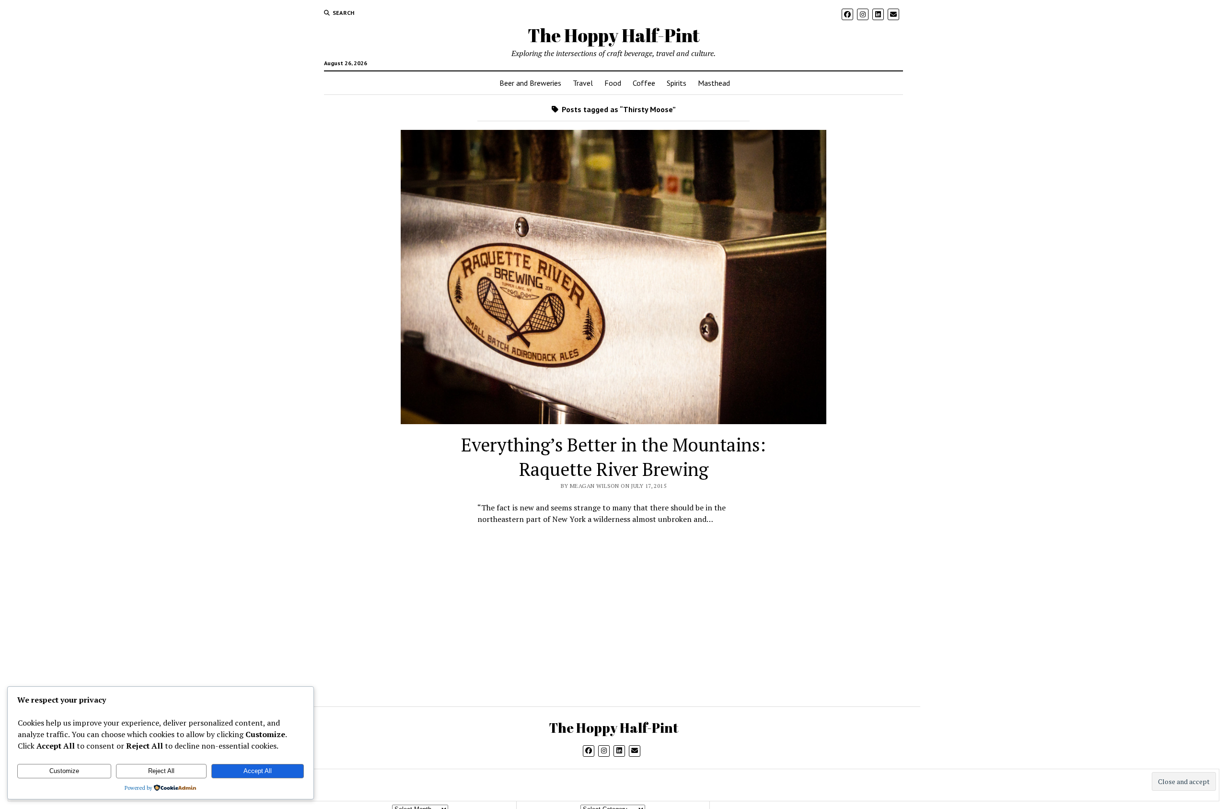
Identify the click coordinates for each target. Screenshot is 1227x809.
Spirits (676, 83)
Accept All (257, 770)
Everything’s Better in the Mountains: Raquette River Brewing (613, 457)
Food (612, 83)
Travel (583, 83)
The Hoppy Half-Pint (614, 35)
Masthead (714, 83)
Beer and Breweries (530, 83)
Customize (64, 770)
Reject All (161, 770)
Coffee (644, 83)
